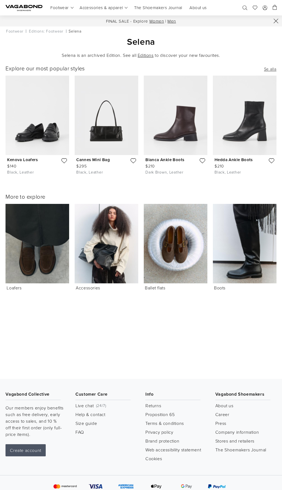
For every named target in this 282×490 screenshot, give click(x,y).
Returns (153, 406)
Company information (237, 432)
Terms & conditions (164, 423)
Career (222, 414)
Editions (146, 55)
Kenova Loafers (22, 160)
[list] (141, 126)
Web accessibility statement (173, 450)
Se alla (270, 68)
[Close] (276, 20)
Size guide (86, 423)
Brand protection (162, 441)
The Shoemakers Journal (240, 450)
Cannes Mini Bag (93, 160)
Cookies (153, 459)
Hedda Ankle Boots (234, 160)
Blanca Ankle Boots (164, 160)
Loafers (14, 288)
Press (220, 423)
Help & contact (90, 414)
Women (156, 21)
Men (171, 21)
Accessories (88, 288)
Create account (25, 450)
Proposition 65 (160, 414)
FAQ (79, 432)
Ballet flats (155, 288)
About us (224, 406)
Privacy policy (159, 432)
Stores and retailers (234, 441)
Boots (220, 288)
